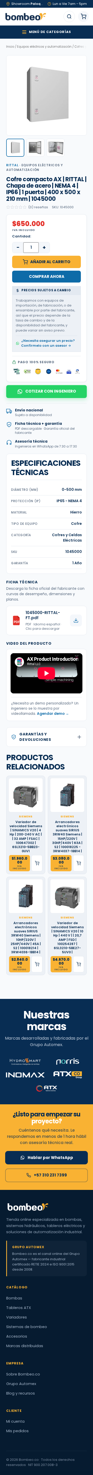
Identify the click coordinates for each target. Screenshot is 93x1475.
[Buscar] (69, 16)
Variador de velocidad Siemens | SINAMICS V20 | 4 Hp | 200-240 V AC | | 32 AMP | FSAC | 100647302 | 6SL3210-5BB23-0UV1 (26, 836)
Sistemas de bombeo (26, 1326)
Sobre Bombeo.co (23, 1374)
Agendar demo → (53, 713)
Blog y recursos (20, 1393)
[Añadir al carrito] (37, 863)
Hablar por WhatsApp (50, 1157)
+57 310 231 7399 (50, 1175)
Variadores (16, 1317)
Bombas (14, 1298)
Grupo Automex (21, 1383)
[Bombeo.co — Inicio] (25, 16)
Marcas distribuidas (24, 1345)
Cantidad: (21, 236)
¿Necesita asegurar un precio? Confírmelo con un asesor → (48, 343)
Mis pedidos (17, 1430)
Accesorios (16, 1336)
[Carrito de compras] (83, 16)
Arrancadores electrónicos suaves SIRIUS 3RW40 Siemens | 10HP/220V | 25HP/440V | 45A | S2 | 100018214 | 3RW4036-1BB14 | (26, 938)
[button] (15, 148)
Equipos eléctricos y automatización (44, 47)
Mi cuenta (15, 1421)
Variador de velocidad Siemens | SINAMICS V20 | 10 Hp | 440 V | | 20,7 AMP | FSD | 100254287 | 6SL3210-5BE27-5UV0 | (67, 938)
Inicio (10, 47)
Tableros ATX (18, 1307)
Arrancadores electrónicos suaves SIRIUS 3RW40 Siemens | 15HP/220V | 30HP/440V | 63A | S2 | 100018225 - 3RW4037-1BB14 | (67, 836)
